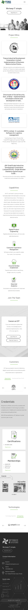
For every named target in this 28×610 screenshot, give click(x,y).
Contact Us (17, 606)
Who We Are (6, 583)
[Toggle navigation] (25, 2)
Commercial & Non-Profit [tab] (18, 378)
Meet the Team (13, 340)
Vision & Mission (7, 589)
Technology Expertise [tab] (10, 516)
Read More (13, 12)
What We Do (6, 586)
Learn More (13, 336)
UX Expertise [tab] (20, 516)
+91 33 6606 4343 (9, 569)
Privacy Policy (11, 606)
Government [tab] (8, 378)
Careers (5, 592)
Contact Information (9, 556)
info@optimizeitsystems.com (12, 564)
